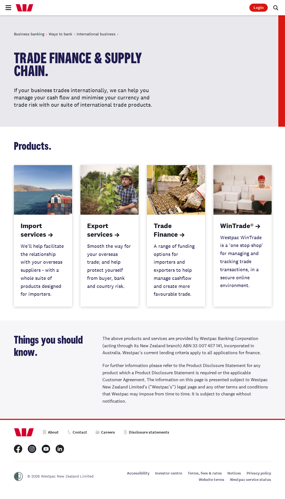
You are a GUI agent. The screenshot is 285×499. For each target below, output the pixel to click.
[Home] (24, 7)
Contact (80, 432)
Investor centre (168, 473)
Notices (234, 473)
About (53, 432)
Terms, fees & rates (205, 473)
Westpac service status (250, 479)
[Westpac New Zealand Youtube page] (46, 449)
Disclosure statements (149, 432)
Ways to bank (60, 33)
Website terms (211, 479)
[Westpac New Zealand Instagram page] (32, 449)
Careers (108, 432)
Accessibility (138, 473)
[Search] (275, 8)
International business (96, 33)
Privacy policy (259, 473)
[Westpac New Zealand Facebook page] (18, 449)
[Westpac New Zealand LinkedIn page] (60, 449)
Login (259, 7)
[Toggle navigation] (8, 7)
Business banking (29, 33)
